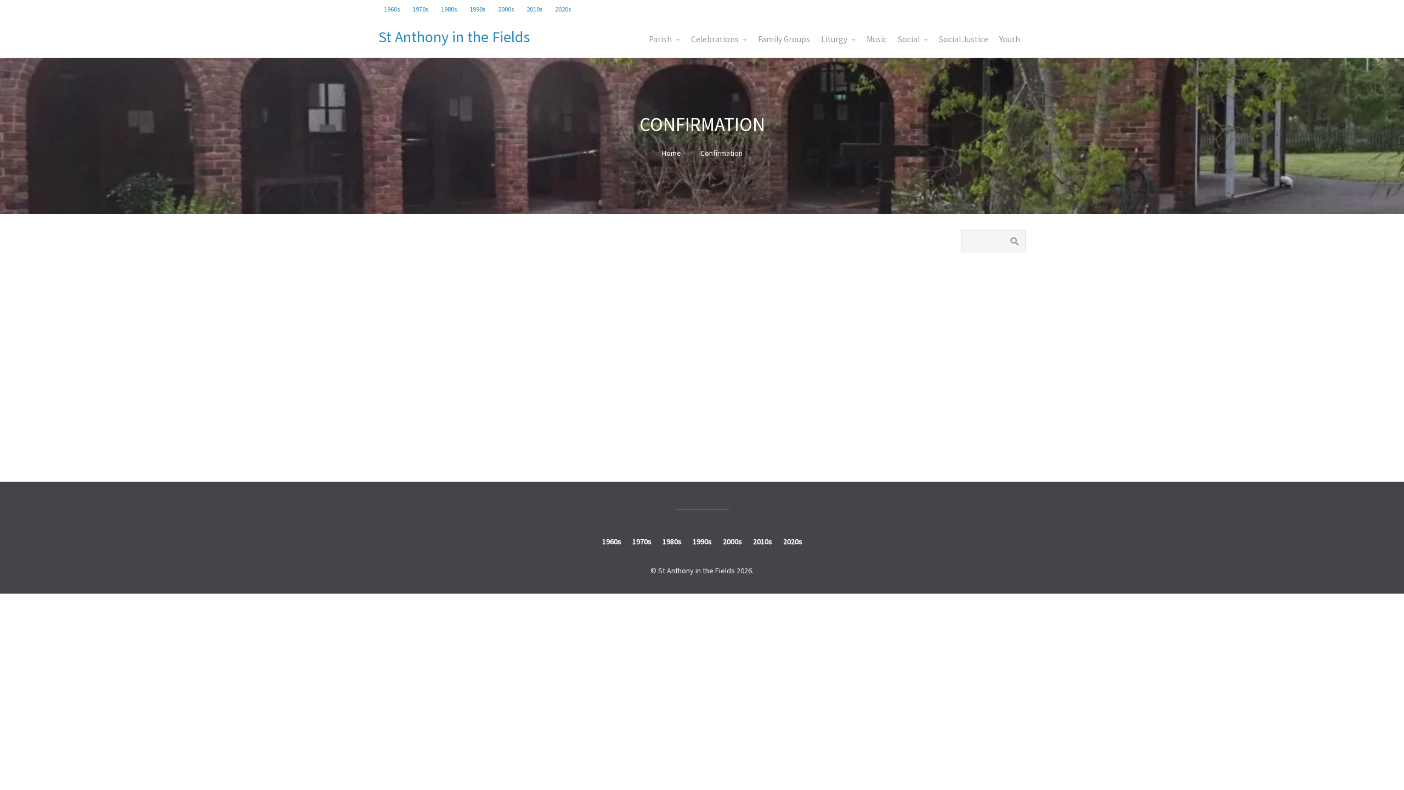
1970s (977, 313)
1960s (977, 287)
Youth (1009, 39)
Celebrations (715, 39)
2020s (977, 441)
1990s (977, 364)
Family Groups (784, 39)
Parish (660, 39)
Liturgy (834, 39)
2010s (977, 415)
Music (877, 39)
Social (909, 39)
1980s (977, 338)
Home (671, 153)
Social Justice (963, 39)
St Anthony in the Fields (454, 37)
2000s (977, 390)
